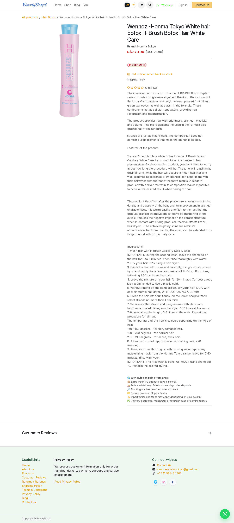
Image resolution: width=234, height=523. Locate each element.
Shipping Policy (32, 485)
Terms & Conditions (34, 489)
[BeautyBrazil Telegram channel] (155, 482)
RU (133, 5)
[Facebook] (172, 482)
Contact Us (202, 5)
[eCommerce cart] (141, 5)
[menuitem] (57, 5)
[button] (149, 5)
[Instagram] (163, 482)
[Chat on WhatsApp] (225, 514)
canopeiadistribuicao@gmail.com (178, 469)
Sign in (183, 5)
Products (28, 473)
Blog (25, 498)
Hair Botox (49, 17)
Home (26, 465)
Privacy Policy (31, 494)
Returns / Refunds (34, 481)
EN (127, 5)
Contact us (29, 502)
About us (28, 469)
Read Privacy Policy (67, 481)
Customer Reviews (34, 477)
